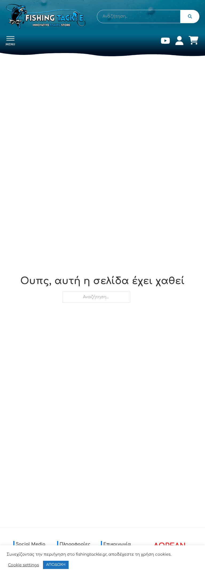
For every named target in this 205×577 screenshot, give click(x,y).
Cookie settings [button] (23, 565)
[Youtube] (165, 42)
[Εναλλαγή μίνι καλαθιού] (193, 40)
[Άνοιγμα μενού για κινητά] (10, 38)
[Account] (179, 42)
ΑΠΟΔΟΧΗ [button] (55, 565)
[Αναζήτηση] (189, 16)
